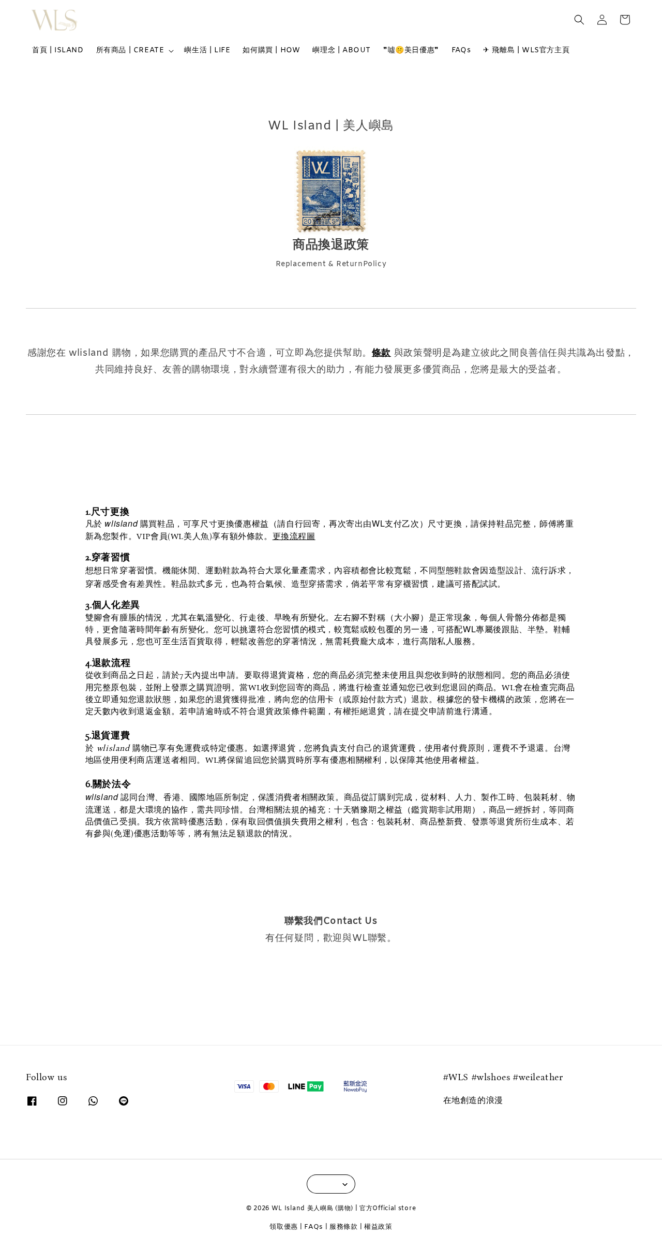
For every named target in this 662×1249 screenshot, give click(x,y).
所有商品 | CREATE (130, 50)
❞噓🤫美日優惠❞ (411, 50)
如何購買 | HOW (271, 50)
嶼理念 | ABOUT (341, 50)
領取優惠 (283, 1227)
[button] (579, 19)
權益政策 (378, 1227)
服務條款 (343, 1227)
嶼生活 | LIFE (207, 50)
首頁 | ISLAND (58, 50)
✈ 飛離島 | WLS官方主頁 (526, 50)
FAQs (461, 50)
